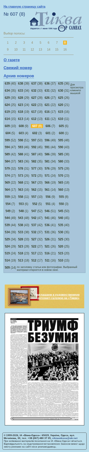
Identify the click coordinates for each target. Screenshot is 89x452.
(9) (23, 126)
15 (56, 49)
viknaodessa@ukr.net (64, 438)
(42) (10, 154)
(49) (50, 140)
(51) (23, 140)
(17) (50, 112)
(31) (63, 90)
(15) (10, 119)
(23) (36, 105)
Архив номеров (19, 76)
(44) (50, 147)
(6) (63, 126)
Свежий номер (18, 68)
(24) (23, 105)
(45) (36, 147)
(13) (36, 119)
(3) (37, 133)
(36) (63, 83)
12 (32, 49)
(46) (23, 147)
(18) (36, 112)
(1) (63, 133)
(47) (10, 147)
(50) (36, 140)
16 (65, 49)
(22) (50, 105)
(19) (23, 112)
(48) (63, 140)
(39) (23, 83)
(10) (10, 126)
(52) (10, 140)
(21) (63, 105)
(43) (63, 147)
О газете (12, 60)
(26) (63, 98)
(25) (10, 105)
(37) (50, 83)
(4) (23, 133)
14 (48, 49)
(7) (50, 126)
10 (16, 49)
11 (24, 49)
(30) (10, 98)
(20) (10, 112)
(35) (10, 90)
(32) (50, 90)
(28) (36, 98)
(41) (23, 154)
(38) (36, 83)
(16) (63, 112)
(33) (36, 90)
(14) (23, 119)
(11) (63, 119)
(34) (23, 90)
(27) (50, 98)
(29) (23, 98)
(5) (10, 133)
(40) (10, 83)
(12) (50, 119)
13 (40, 49)
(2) (50, 133)
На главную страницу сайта (24, 6)
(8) (63, 197)
